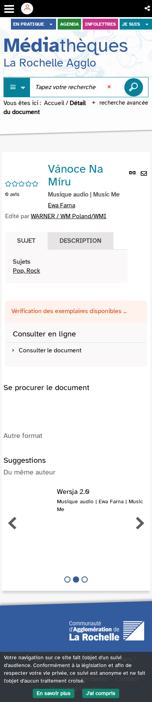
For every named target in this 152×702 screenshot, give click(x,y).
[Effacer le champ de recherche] (110, 87)
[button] (148, 8)
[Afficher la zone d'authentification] (30, 8)
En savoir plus (54, 693)
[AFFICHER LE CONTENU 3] (84, 579)
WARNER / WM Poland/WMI (68, 216)
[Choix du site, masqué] (51, 24)
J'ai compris (100, 693)
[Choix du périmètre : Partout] (17, 87)
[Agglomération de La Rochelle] (106, 630)
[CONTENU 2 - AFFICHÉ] (76, 579)
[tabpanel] (66, 266)
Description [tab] (80, 241)
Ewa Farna (61, 205)
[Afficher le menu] (9, 9)
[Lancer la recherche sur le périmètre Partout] (133, 87)
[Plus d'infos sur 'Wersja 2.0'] (30, 496)
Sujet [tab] (26, 241)
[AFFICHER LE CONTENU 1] (67, 579)
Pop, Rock (26, 271)
